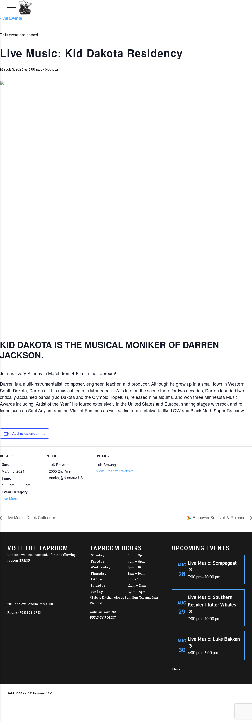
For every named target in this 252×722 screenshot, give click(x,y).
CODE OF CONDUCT (104, 612)
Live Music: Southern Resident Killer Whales (212, 601)
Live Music (10, 498)
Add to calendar (25, 433)
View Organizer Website (115, 470)
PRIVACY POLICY (103, 617)
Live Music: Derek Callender (30, 517)
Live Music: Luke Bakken (214, 639)
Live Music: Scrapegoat (212, 562)
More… (177, 669)
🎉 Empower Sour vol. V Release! (217, 517)
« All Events (11, 18)
